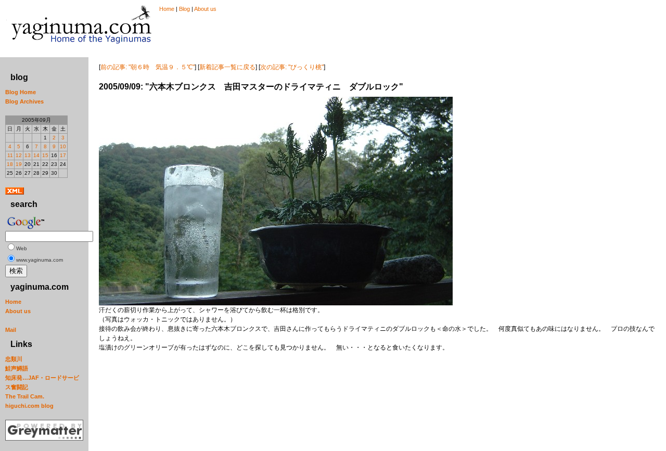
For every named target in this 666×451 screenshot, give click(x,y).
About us (205, 9)
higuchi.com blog (29, 406)
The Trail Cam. (24, 396)
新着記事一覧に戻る (227, 67)
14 (36, 155)
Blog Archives (24, 101)
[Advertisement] (278, 35)
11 (10, 155)
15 (45, 155)
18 (10, 164)
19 (19, 164)
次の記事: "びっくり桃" (292, 67)
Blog (184, 9)
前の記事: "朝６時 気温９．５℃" (147, 67)
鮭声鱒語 (16, 368)
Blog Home (20, 92)
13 (27, 155)
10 (63, 146)
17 (63, 155)
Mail (10, 330)
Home (166, 9)
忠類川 (13, 359)
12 (19, 155)
